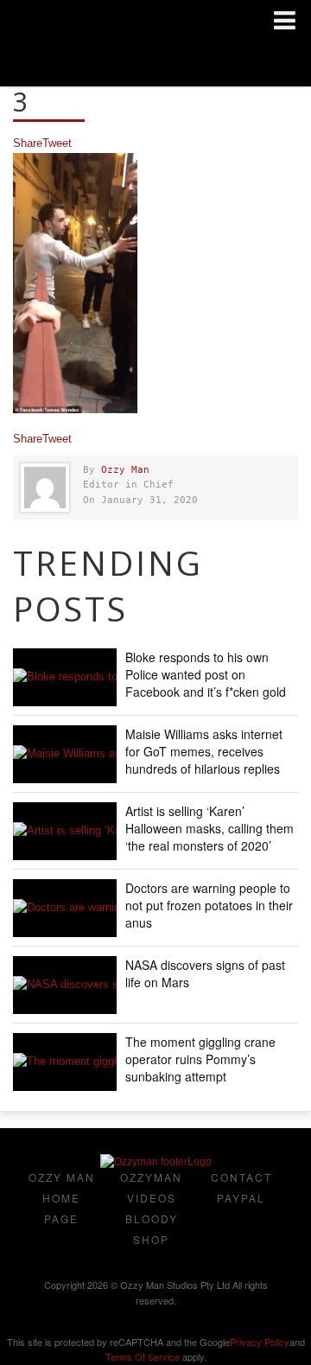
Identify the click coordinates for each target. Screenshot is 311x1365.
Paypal (241, 1197)
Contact (241, 1177)
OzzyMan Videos (151, 1187)
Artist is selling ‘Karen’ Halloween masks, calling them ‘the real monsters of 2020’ (209, 828)
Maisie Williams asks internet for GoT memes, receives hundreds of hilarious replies (203, 751)
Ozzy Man (125, 469)
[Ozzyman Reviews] (156, 1162)
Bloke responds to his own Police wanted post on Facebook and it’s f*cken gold (205, 674)
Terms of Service (142, 1356)
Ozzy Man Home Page (62, 1198)
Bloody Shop (151, 1229)
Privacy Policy (259, 1342)
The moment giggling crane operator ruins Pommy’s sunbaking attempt (200, 1059)
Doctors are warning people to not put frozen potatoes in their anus (209, 905)
